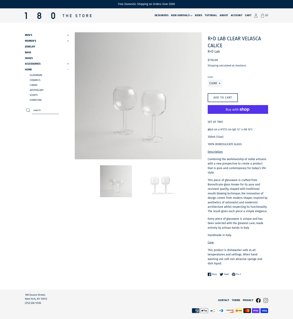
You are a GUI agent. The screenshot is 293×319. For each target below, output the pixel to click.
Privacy (248, 300)
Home (46, 69)
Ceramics (35, 80)
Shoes (29, 58)
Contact (223, 300)
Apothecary (37, 90)
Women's (47, 40)
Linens (33, 85)
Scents (33, 95)
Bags (28, 52)
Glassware (36, 75)
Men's (47, 34)
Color (210, 77)
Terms (236, 300)
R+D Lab (214, 51)
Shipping (213, 65)
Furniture (36, 100)
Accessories (47, 63)
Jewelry (30, 46)
